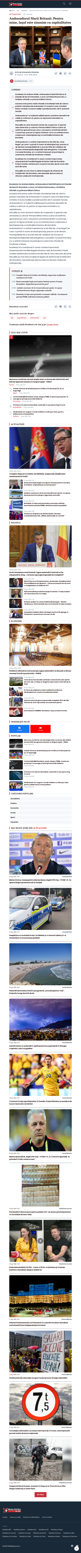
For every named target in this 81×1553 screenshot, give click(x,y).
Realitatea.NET (7, 1529)
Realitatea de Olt (44, 1529)
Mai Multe (40, 1495)
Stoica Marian (67, 1319)
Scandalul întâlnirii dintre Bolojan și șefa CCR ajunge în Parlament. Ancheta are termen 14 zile (46, 613)
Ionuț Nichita (67, 877)
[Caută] (64, 3)
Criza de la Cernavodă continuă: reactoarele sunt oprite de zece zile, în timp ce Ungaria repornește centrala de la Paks (47, 682)
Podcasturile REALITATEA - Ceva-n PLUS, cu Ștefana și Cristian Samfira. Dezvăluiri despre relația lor (37, 1268)
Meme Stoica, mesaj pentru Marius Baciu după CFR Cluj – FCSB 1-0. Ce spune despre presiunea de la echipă (40, 881)
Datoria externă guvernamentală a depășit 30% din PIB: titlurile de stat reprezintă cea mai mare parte (46, 701)
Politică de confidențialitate (31, 1517)
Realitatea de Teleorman (70, 1536)
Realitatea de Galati (25, 1536)
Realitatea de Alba (68, 1533)
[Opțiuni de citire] (76, 1548)
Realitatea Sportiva (19, 1529)
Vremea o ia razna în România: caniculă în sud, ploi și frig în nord (39, 405)
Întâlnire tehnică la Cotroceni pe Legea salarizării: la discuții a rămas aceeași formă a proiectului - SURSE (40, 672)
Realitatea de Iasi (65, 1208)
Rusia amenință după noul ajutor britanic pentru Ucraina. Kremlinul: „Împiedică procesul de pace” (39, 282)
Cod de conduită (47, 1517)
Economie (16, 401)
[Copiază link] (56, 73)
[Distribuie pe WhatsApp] (65, 73)
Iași (12, 318)
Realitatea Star (32, 1529)
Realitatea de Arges (57, 1529)
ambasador (34, 318)
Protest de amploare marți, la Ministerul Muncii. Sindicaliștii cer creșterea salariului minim (43, 691)
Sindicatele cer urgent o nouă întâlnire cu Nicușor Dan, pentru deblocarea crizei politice (46, 783)
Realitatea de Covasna (9, 1533)
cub (44, 318)
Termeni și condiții (15, 1517)
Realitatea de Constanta (10, 1536)
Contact (5, 1517)
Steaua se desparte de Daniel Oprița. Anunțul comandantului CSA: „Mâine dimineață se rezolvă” (44, 515)
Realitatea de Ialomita (39, 1533)
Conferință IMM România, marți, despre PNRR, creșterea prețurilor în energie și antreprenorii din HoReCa (40, 398)
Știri (18, 10)
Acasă (13, 10)
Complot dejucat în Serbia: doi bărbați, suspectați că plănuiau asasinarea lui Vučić (41, 276)
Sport (15, 393)
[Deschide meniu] (70, 4)
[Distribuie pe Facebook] (60, 73)
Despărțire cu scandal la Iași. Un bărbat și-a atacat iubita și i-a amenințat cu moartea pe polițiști (37, 936)
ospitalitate (21, 318)
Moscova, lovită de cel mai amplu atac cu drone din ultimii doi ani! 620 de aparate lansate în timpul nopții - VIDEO (39, 380)
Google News (52, 324)
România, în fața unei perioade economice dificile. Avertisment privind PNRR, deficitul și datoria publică (41, 295)
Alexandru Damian (30, 72)
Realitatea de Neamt (54, 1536)
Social (11, 385)
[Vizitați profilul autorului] (11, 73)
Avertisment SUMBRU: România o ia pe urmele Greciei (45, 711)
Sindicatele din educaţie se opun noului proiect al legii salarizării (38, 1378)
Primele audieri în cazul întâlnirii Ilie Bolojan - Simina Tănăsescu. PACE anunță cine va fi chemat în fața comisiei (47, 603)
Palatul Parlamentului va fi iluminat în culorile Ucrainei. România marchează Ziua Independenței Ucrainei (38, 1323)
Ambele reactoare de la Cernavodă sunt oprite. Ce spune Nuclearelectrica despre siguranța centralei (39, 289)
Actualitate (24, 10)
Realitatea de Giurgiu (24, 1533)
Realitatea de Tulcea (39, 1536)
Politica (16, 416)
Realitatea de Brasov (55, 1533)
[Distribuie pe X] (70, 73)
